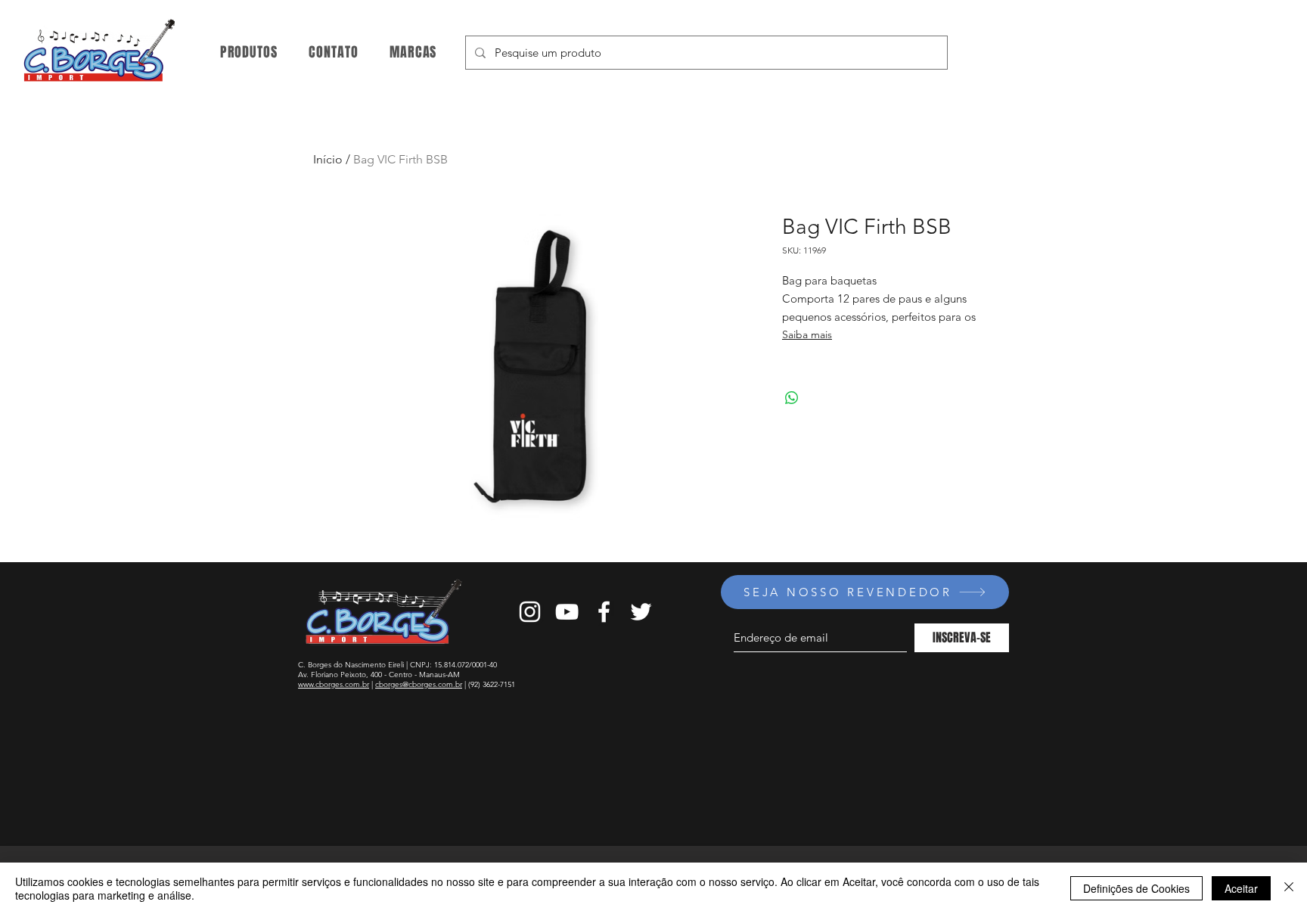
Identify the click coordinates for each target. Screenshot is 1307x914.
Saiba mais (807, 334)
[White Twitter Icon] (641, 612)
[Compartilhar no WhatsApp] (792, 398)
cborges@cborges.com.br (418, 684)
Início (328, 159)
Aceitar (1241, 888)
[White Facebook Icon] (604, 612)
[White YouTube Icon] (567, 612)
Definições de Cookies (1136, 888)
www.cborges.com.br (333, 684)
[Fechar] (1289, 888)
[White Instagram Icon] (530, 612)
